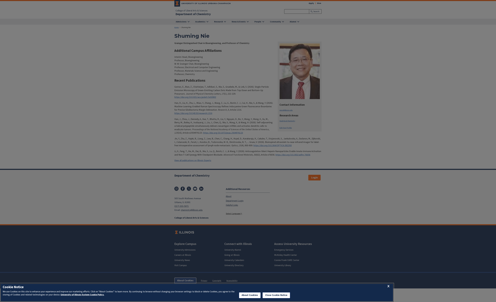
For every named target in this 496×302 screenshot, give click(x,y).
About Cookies (250, 295)
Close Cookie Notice (276, 295)
